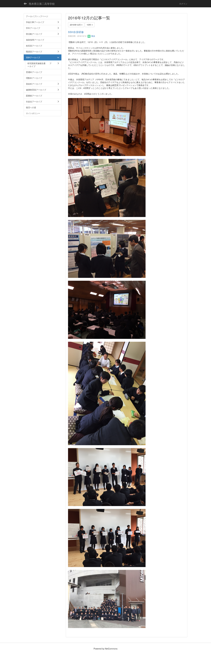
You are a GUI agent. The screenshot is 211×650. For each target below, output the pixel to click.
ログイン (183, 3)
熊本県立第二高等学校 (42, 3)
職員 (93, 36)
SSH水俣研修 (76, 32)
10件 (89, 24)
